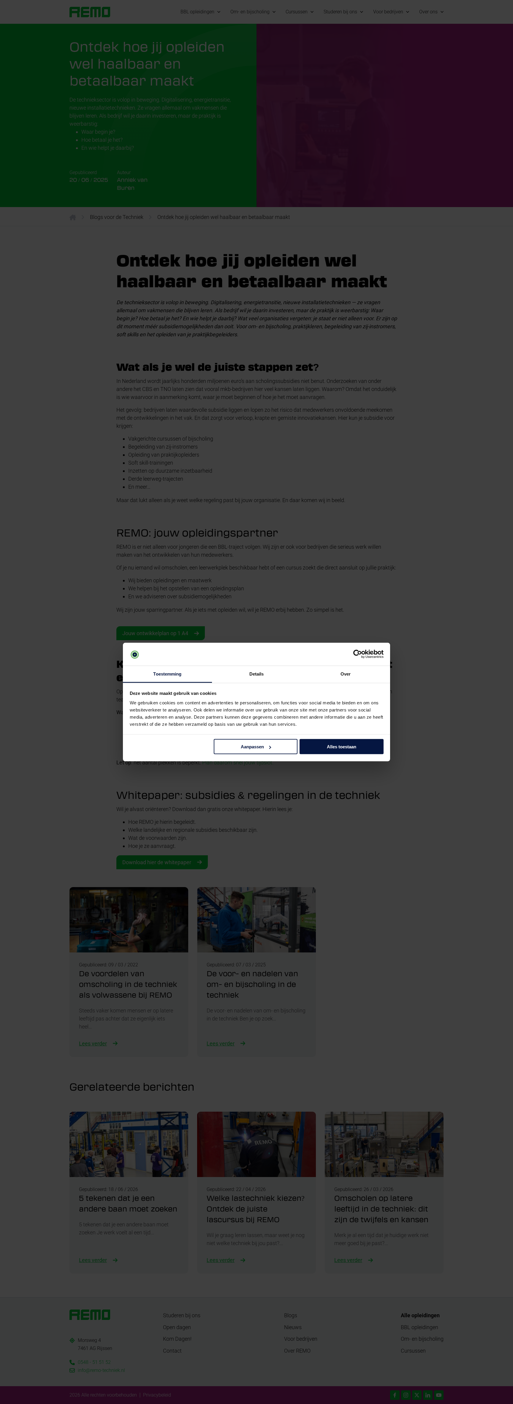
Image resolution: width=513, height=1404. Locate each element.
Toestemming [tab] (167, 673)
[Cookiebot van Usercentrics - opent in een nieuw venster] (358, 654)
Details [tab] (256, 673)
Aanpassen (252, 746)
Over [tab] (346, 673)
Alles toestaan (341, 746)
